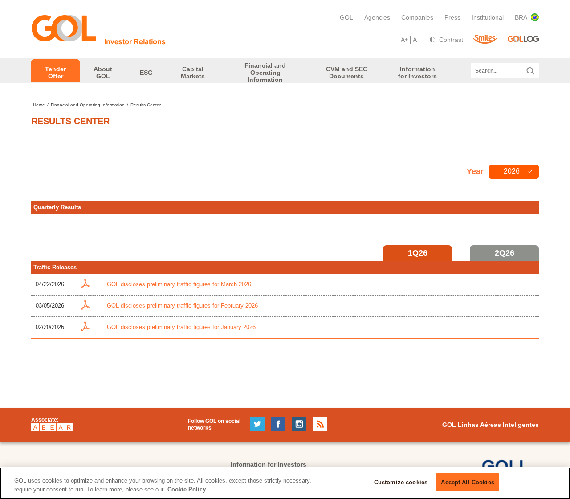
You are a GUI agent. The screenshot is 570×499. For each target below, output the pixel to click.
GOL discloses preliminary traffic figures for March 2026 (179, 284)
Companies (417, 17)
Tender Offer (55, 72)
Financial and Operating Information (88, 104)
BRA (521, 17)
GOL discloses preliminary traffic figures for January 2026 (181, 327)
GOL (346, 17)
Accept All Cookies (467, 482)
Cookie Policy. (187, 489)
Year (475, 171)
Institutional (488, 17)
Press (452, 17)
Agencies (377, 17)
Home (39, 104)
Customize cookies (401, 482)
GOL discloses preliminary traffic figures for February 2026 (182, 305)
